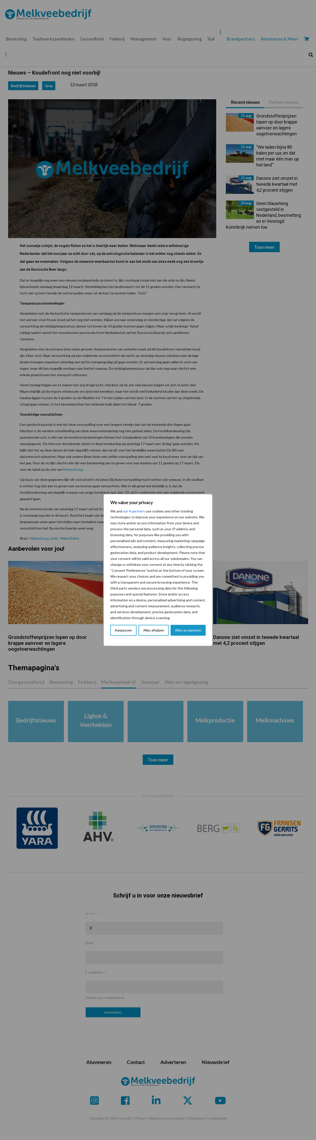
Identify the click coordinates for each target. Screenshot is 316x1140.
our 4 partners (134, 511)
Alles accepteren (188, 630)
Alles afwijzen (153, 630)
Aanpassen (123, 630)
